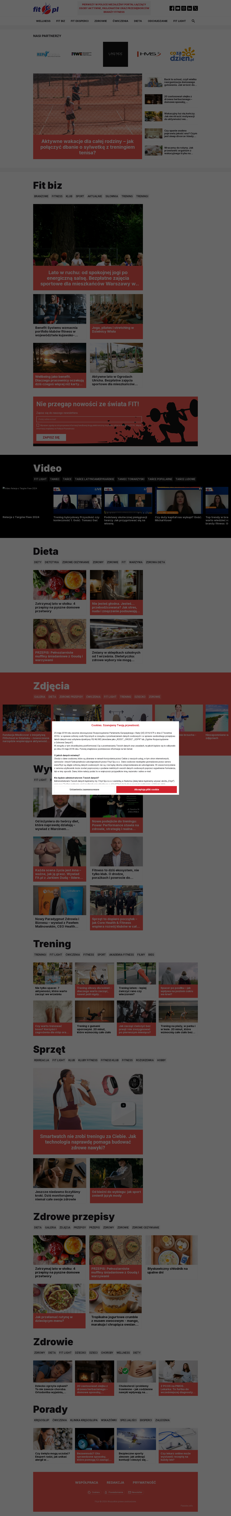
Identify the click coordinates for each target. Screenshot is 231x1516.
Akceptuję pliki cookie (146, 789)
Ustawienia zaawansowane (84, 789)
